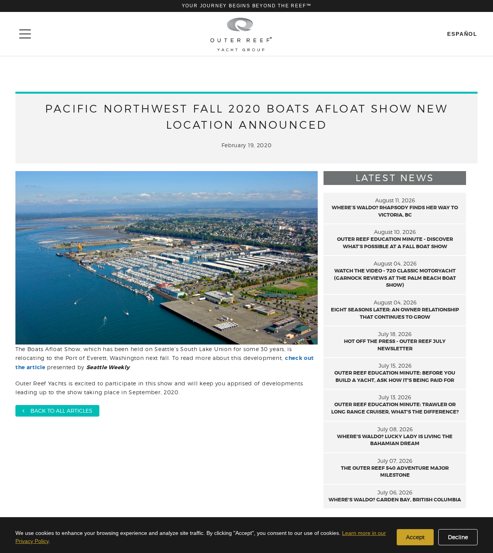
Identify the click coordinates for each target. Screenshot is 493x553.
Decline (458, 537)
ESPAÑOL (462, 34)
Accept (415, 537)
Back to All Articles (58, 410)
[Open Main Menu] (25, 34)
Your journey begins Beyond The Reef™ (247, 5)
